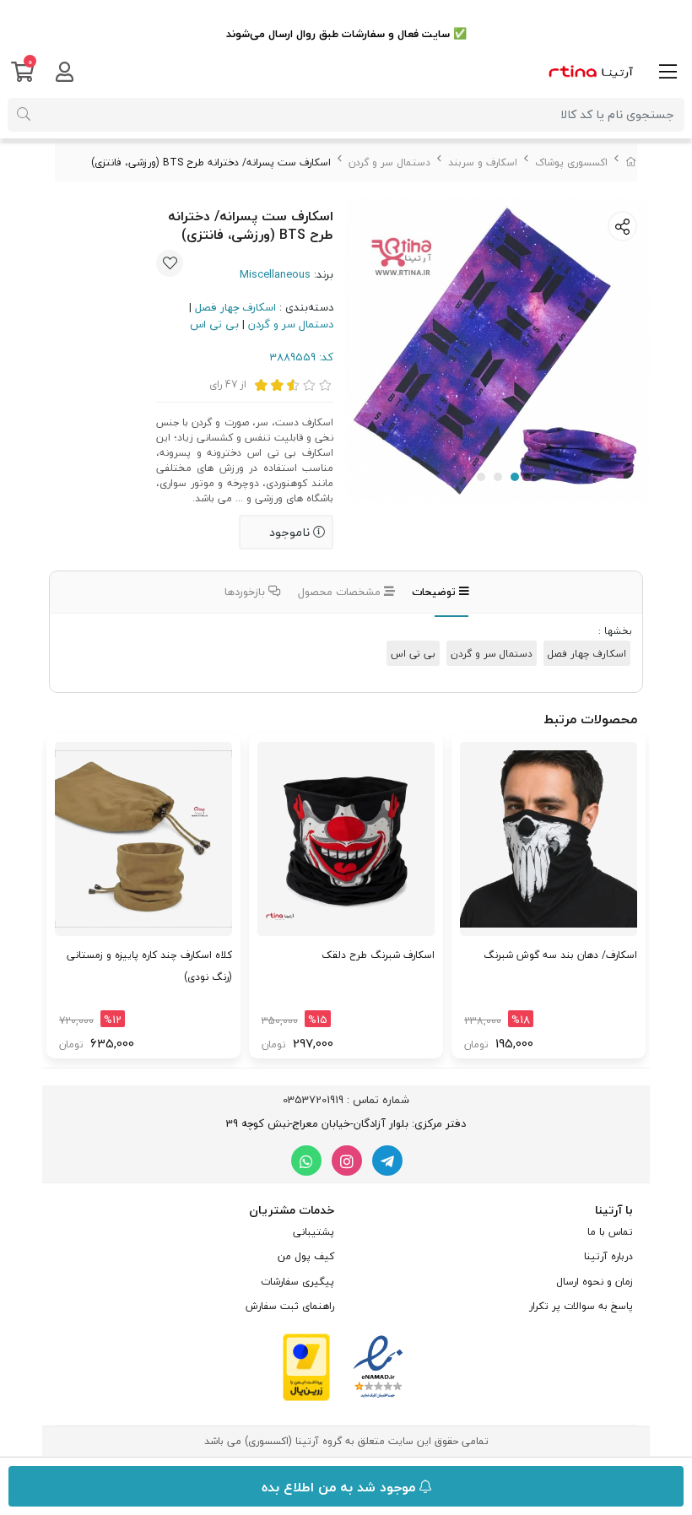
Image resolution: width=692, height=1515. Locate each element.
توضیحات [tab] (435, 591)
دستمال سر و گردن (389, 162)
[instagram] (347, 1160)
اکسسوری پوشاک (571, 162)
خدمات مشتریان (291, 1209)
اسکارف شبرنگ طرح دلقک (378, 955)
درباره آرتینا (608, 1256)
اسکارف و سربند (482, 162)
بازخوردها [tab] (246, 591)
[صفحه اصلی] (631, 162)
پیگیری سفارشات (297, 1281)
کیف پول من (306, 1256)
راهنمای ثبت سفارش (290, 1306)
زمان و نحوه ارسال (594, 1281)
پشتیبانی (313, 1232)
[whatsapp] (306, 1160)
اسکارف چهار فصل (235, 307)
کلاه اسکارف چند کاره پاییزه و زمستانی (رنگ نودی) (149, 966)
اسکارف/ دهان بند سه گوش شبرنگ (560, 955)
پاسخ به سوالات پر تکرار (581, 1306)
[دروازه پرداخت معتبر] (306, 1365)
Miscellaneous (275, 274)
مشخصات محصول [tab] (341, 591)
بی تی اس (214, 324)
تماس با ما (610, 1232)
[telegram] (387, 1160)
